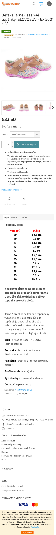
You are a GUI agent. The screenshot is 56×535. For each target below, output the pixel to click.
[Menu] (49, 4)
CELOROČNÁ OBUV (23, 389)
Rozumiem (27, 533)
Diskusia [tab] (15, 217)
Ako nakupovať (8, 440)
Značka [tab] (24, 217)
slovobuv (10, 428)
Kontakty (5, 452)
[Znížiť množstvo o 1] (12, 146)
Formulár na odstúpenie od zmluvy (16, 455)
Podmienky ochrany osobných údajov (18, 448)
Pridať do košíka (28, 144)
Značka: (12, 37)
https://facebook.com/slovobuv (20, 424)
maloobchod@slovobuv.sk (18, 415)
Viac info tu (35, 527)
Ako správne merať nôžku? (13, 490)
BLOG (3, 459)
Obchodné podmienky (11, 444)
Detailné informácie (10, 189)
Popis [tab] (6, 217)
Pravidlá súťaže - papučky (12, 486)
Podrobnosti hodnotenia (39, 34)
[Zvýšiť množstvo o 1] (12, 143)
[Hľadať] (34, 4)
